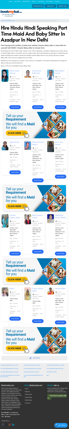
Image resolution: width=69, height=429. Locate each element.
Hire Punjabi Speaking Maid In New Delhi (32, 368)
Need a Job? (50, 6)
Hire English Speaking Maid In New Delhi (9, 365)
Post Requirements (38, 6)
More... (48, 375)
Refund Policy (28, 400)
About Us (27, 391)
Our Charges (49, 1)
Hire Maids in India (9, 20)
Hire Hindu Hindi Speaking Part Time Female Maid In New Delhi (10, 376)
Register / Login (63, 6)
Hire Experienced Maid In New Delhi (31, 371)
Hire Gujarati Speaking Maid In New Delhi (9, 368)
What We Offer (26, 1)
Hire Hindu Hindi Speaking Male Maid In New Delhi (33, 376)
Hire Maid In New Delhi (52, 371)
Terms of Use (28, 394)
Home (10, 1)
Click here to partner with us (57, 397)
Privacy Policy (28, 397)
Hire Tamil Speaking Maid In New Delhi (55, 368)
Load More (36, 358)
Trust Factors (41, 1)
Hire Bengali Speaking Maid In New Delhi (9, 371)
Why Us (34, 1)
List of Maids (62, 425)
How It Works (17, 1)
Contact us (57, 1)
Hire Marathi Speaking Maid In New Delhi (55, 365)
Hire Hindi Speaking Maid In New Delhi (32, 365)
